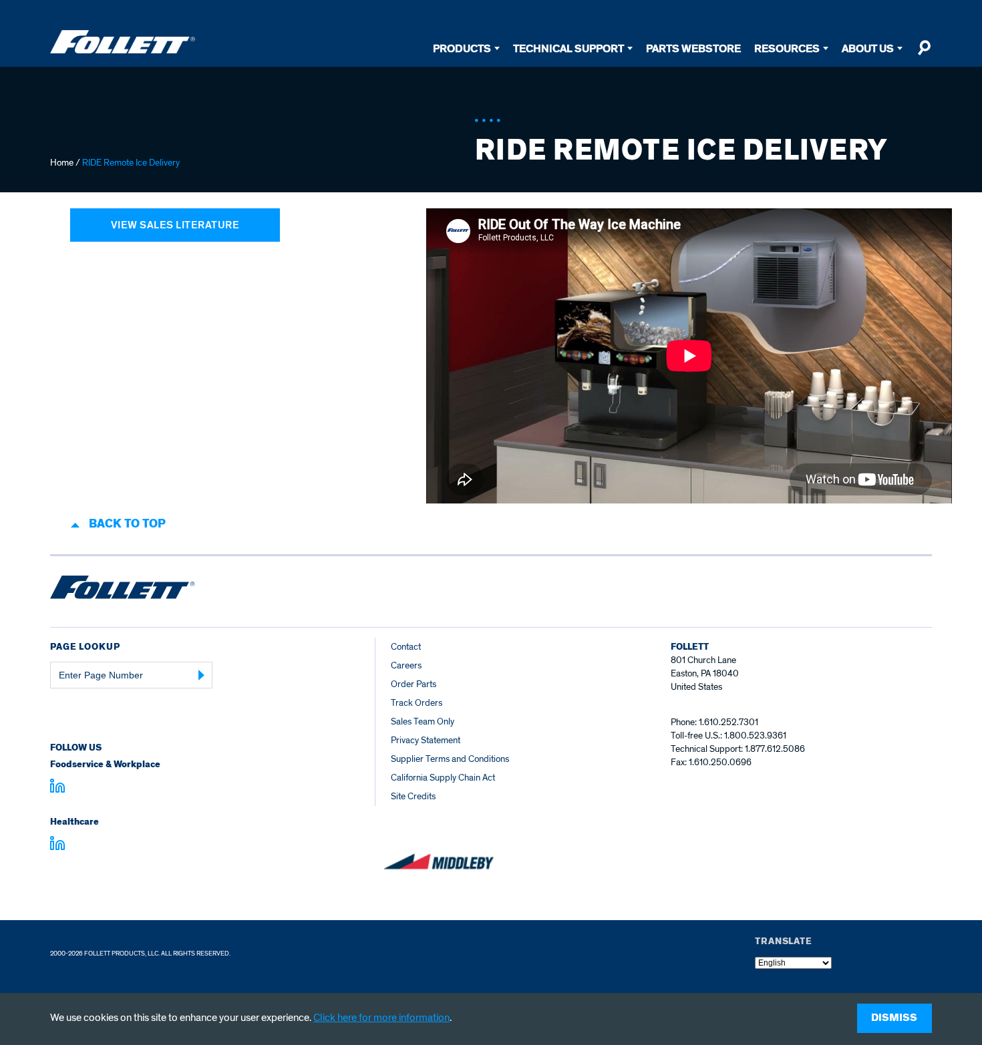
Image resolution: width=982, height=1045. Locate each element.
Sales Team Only (422, 721)
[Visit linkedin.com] (57, 788)
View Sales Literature (175, 225)
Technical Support (568, 48)
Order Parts (413, 684)
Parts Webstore (693, 48)
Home (61, 162)
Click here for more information (381, 1017)
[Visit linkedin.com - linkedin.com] (57, 845)
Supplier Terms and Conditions (450, 759)
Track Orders (416, 702)
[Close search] (924, 53)
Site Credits (413, 796)
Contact (406, 646)
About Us (868, 48)
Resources (787, 48)
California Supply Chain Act (443, 777)
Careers (406, 665)
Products (462, 48)
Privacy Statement (425, 740)
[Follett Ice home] (122, 589)
